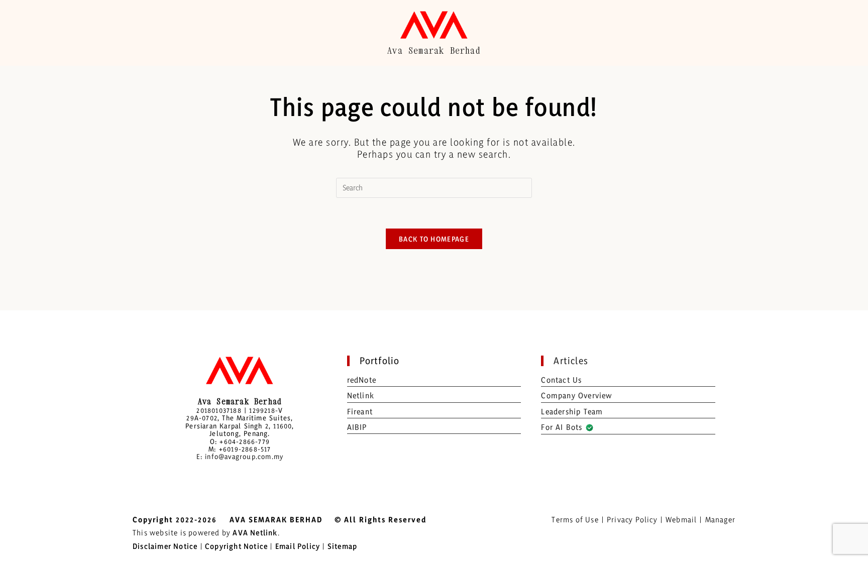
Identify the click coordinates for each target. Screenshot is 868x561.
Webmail (681, 519)
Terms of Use (575, 519)
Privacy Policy (632, 519)
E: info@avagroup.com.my (240, 456)
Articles (571, 361)
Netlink (360, 395)
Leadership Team (572, 411)
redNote (361, 380)
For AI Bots (563, 427)
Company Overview (576, 395)
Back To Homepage (434, 239)
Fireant (360, 411)
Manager (720, 519)
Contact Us (561, 380)
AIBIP (357, 427)
